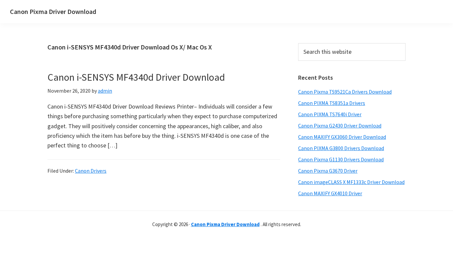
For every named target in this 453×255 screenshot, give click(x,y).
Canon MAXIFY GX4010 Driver (330, 193)
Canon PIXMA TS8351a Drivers (331, 103)
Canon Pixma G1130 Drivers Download (341, 159)
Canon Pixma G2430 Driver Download (339, 125)
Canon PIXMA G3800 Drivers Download (341, 148)
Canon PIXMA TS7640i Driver (329, 114)
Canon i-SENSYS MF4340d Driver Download (136, 77)
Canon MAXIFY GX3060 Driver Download (342, 136)
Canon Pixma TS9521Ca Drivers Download (345, 91)
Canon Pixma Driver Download (53, 11)
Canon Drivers (90, 170)
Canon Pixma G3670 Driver (327, 170)
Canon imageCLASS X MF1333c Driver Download (351, 182)
